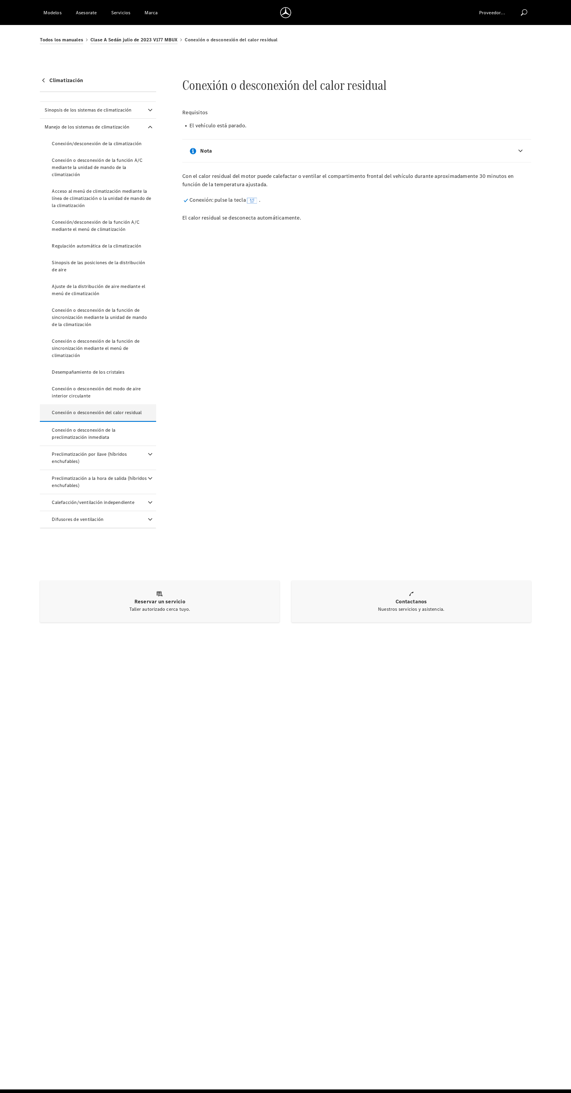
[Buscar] (524, 12)
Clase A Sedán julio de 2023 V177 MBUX (134, 40)
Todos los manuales (61, 40)
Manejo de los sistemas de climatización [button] (87, 127)
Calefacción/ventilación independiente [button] (93, 502)
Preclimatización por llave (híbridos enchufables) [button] (89, 457)
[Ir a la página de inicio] (286, 12)
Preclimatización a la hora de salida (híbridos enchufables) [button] (99, 481)
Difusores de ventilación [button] (77, 519)
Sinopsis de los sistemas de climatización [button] (88, 110)
